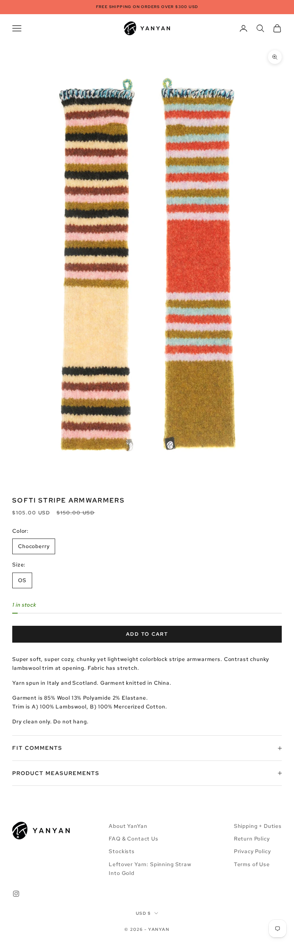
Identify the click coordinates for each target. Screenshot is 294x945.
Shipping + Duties (258, 826)
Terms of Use (252, 864)
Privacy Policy (252, 851)
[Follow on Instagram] (16, 894)
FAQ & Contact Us (133, 838)
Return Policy (252, 838)
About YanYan (128, 826)
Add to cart (147, 634)
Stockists (122, 851)
